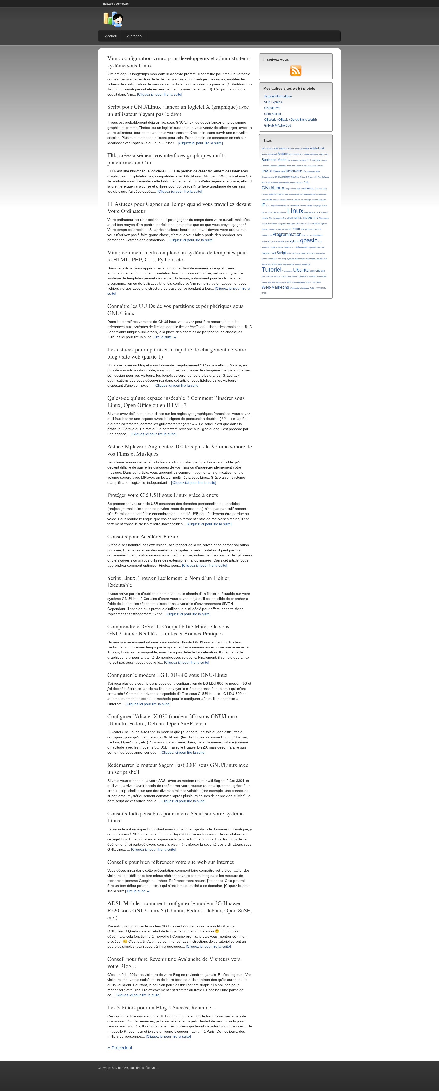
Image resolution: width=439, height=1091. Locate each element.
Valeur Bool (321, 276)
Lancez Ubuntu (306, 206)
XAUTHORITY (320, 288)
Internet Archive (293, 200)
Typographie (287, 271)
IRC (267, 206)
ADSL (276, 148)
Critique (320, 166)
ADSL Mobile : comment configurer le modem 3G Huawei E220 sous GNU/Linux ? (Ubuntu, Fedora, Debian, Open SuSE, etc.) (179, 910)
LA (288, 206)
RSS (292, 247)
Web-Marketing (275, 287)
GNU (306, 182)
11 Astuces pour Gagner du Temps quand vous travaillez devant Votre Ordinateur (179, 207)
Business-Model (274, 160)
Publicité (265, 242)
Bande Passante (311, 154)
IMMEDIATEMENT (276, 194)
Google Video (290, 189)
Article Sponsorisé (269, 154)
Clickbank (282, 166)
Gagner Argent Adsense (293, 182)
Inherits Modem (310, 194)
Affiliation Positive (286, 148)
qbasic (308, 240)
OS (279, 229)
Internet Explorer (319, 200)
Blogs (321, 154)
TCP (325, 259)
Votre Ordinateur (298, 282)
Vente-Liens (281, 282)
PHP (302, 229)
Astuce (283, 154)
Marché (272, 218)
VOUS (308, 282)
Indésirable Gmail (292, 194)
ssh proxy (282, 259)
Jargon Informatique (278, 96)
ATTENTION (294, 154)
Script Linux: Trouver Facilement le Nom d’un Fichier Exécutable (168, 581)
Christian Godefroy (269, 166)
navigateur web (284, 224)
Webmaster (294, 288)
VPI (313, 282)
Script (281, 253)
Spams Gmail (267, 259)
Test (269, 264)
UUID (313, 276)
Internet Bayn (306, 200)
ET (276, 177)
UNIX (312, 271)
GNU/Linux (273, 187)
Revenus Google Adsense (272, 247)
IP (263, 205)
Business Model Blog (297, 160)
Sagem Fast (269, 253)
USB (323, 271)
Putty (287, 242)
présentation (318, 235)
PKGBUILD (309, 229)
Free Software (323, 177)
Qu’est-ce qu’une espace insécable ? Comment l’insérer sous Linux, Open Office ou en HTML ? (176, 401)
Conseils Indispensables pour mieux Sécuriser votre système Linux (175, 816)
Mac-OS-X (316, 212)
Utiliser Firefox (268, 276)
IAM (316, 189)
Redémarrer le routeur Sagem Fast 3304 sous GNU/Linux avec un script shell (177, 768)
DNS (283, 171)
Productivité (267, 235)
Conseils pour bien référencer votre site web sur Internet (170, 861)
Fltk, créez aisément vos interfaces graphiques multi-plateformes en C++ (166, 158)
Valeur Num (266, 282)
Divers (276, 171)
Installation (321, 194)
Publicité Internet (277, 242)
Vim (289, 281)
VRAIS (318, 282)
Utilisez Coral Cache (282, 276)
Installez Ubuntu (279, 200)
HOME (303, 189)
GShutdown (272, 108)
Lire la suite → (165, 337)
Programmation (286, 234)
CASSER (316, 160)
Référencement (301, 247)
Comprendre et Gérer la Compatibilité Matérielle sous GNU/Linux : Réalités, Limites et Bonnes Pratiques (168, 629)
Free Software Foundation (272, 182)
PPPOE (318, 229)
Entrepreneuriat (268, 177)
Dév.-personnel (309, 171)
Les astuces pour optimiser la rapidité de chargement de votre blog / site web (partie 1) (176, 353)
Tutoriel (271, 269)
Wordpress (304, 288)
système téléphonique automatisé (301, 259)
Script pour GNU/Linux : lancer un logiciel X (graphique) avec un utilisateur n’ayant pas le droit (178, 110)
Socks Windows (308, 253)
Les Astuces (267, 212)
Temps (264, 264)
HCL (298, 189)
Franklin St (312, 177)
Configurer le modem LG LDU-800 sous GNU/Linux (167, 674)
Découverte (294, 171)
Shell (289, 253)
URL (317, 270)
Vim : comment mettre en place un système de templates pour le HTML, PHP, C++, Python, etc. (177, 255)
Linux (295, 211)
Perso (296, 229)
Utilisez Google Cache (301, 276)
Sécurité (319, 259)
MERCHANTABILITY (306, 217)
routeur (287, 247)
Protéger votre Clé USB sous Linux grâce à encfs (162, 494)
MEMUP (290, 218)
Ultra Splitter (272, 114)
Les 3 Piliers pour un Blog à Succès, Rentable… (162, 1007)
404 (263, 148)
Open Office (296, 224)
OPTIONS (316, 224)
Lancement (294, 206)
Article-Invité (317, 148)
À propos (134, 36)
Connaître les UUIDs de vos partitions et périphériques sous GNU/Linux (175, 309)
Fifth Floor (295, 177)
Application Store (302, 148)
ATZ (301, 154)
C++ (309, 160)
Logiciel (307, 212)
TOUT (279, 264)
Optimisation (306, 224)
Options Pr (273, 229)
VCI (273, 282)
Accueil (111, 36)
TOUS (274, 264)
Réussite (320, 247)
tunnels (298, 264)
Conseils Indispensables (306, 166)
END (318, 171)
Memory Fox (281, 218)
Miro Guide (272, 224)
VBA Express (273, 102)
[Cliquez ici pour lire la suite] (159, 94)
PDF (289, 229)
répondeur (312, 247)
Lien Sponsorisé (279, 212)
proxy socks (307, 235)
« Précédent (119, 1047)
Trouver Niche (288, 264)
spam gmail (320, 253)
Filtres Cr (303, 177)
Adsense (269, 148)
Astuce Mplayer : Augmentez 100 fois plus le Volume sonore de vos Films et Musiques (179, 450)
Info (301, 194)
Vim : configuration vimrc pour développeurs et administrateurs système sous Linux (179, 61)
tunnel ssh (306, 264)
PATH (284, 229)
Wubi (312, 288)
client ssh (291, 166)
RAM (320, 242)
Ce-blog (324, 160)
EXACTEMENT (284, 177)
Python (294, 241)
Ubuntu (301, 270)
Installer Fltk (267, 200)
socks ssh (296, 253)
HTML (310, 188)
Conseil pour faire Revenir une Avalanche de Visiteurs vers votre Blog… (173, 962)
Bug (325, 154)
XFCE (264, 293)
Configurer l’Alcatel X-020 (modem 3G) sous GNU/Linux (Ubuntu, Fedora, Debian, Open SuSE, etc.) (172, 719)
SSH (275, 259)
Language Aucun (320, 206)
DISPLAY (267, 171)
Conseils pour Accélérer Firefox (143, 536)
